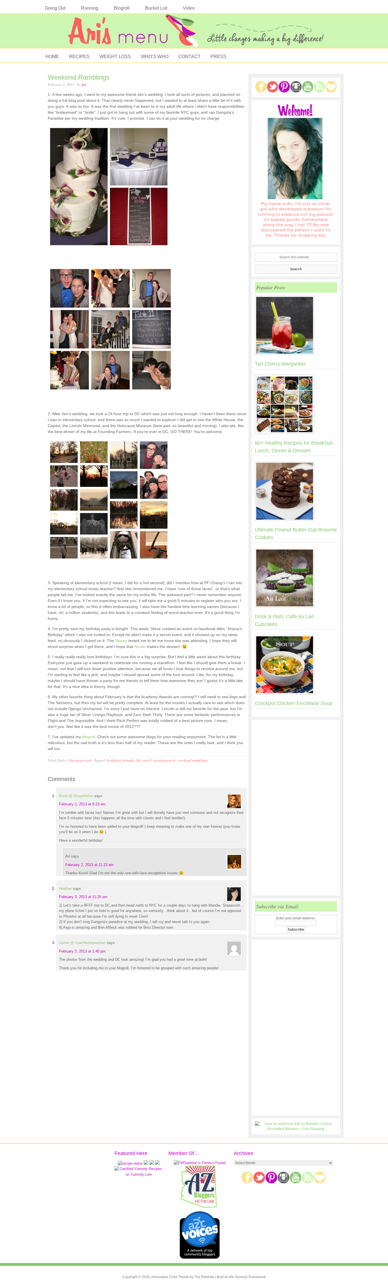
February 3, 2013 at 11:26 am (83, 897)
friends (128, 760)
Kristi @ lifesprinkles (76, 796)
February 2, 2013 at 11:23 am (89, 865)
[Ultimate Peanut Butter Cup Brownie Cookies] (296, 492)
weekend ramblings (193, 760)
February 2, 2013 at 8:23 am (82, 804)
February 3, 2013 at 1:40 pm (82, 951)
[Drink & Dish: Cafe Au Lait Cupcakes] (296, 579)
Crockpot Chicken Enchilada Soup (293, 703)
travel (147, 760)
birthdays (114, 760)
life (138, 760)
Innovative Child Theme (170, 1277)
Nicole (139, 646)
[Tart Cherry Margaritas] (296, 326)
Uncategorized (79, 760)
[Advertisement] (296, 808)
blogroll (88, 736)
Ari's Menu (194, 34)
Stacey (121, 640)
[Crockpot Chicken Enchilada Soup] (296, 666)
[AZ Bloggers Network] (199, 1207)
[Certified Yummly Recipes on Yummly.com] (138, 1174)
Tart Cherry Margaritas (280, 364)
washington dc (164, 760)
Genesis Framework (250, 1277)
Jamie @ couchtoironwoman (82, 943)
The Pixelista (204, 1277)
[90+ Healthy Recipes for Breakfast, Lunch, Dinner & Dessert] (296, 405)
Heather (65, 888)
